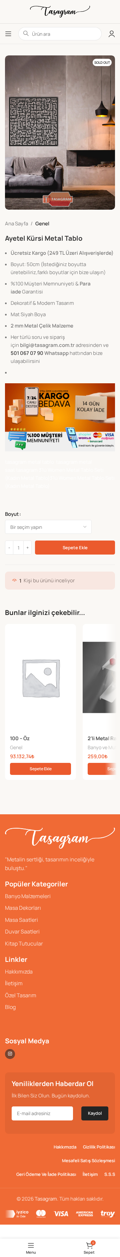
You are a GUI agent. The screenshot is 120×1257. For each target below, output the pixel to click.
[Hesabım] (111, 33)
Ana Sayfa (16, 223)
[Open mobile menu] (8, 33)
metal (85, 461)
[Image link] (60, 837)
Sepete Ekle (75, 548)
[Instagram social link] (10, 1054)
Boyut (12, 513)
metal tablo (42, 461)
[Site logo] (60, 11)
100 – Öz (20, 738)
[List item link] (60, 896)
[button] (40, 769)
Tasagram (46, 1198)
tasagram (16, 461)
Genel (42, 223)
